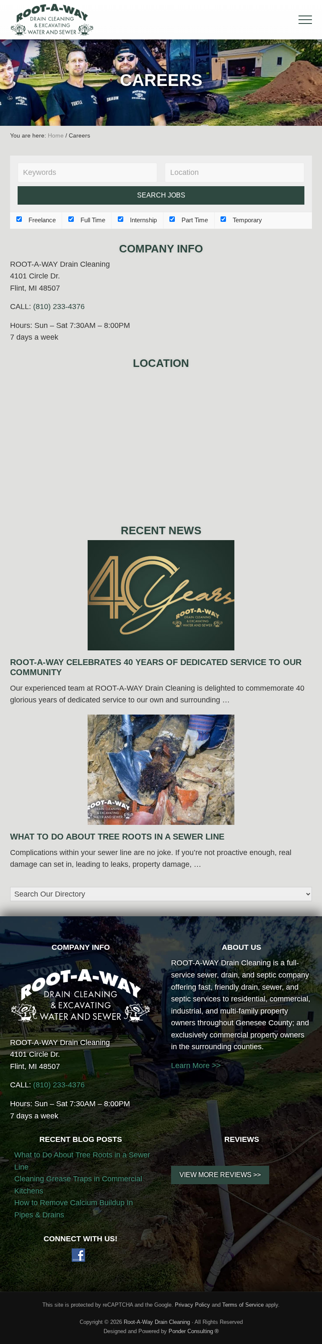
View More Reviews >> (220, 1174)
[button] (305, 19)
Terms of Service (243, 1305)
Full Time (92, 220)
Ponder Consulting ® (194, 1331)
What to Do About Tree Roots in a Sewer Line (117, 836)
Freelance (41, 220)
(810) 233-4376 (59, 306)
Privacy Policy (192, 1305)
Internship (142, 220)
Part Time (194, 220)
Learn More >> (196, 1065)
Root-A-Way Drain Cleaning (157, 1322)
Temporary (246, 220)
